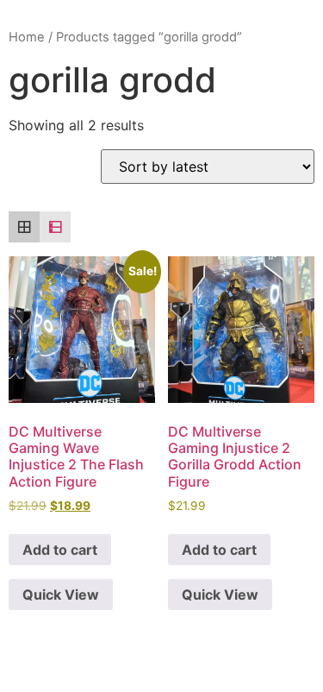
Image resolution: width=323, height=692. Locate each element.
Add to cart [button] (59, 549)
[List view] (55, 226)
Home (27, 37)
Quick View (60, 594)
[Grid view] (24, 226)
